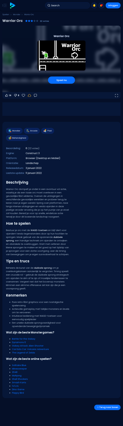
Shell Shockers (20, 379)
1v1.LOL (15, 385)
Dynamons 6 (19, 342)
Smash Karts (19, 382)
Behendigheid (19, 137)
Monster (16, 14)
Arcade (34, 130)
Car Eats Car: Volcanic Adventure (30, 349)
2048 (14, 372)
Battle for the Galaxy (23, 338)
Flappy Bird (18, 392)
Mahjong (16, 375)
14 (10, 95)
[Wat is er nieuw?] (94, 5)
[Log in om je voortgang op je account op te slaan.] (29, 95)
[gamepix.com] (12, 5)
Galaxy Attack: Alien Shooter (28, 345)
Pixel (49, 130)
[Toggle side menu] (4, 5)
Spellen (5, 14)
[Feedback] (35, 95)
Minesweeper (19, 368)
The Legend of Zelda (23, 352)
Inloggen (113, 5)
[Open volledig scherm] (116, 95)
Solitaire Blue (19, 365)
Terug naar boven (108, 407)
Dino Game (18, 389)
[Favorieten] (101, 5)
